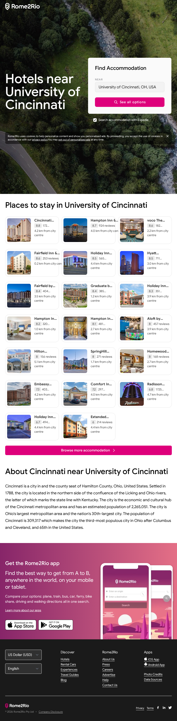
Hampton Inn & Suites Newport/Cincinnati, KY (108, 227)
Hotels (65, 659)
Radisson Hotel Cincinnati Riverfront (155, 390)
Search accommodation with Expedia (123, 120)
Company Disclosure (51, 711)
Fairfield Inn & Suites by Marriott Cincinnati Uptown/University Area (50, 262)
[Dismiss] (167, 136)
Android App (156, 665)
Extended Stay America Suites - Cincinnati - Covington (102, 425)
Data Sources (153, 679)
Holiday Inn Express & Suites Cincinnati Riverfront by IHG (102, 264)
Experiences (69, 669)
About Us (108, 659)
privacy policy (39, 139)
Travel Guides (70, 675)
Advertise (108, 675)
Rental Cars (68, 664)
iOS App (153, 659)
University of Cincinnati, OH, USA (127, 87)
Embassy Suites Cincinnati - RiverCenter (44, 390)
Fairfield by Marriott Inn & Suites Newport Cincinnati (44, 294)
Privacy (140, 708)
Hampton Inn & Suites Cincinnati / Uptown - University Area (45, 329)
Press (106, 664)
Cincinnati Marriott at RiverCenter (44, 224)
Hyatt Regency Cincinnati (155, 257)
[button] (129, 102)
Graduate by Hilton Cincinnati (101, 290)
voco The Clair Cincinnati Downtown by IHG (156, 229)
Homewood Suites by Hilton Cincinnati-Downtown (156, 360)
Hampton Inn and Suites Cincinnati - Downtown (102, 325)
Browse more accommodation (85, 450)
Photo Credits (153, 674)
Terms (150, 708)
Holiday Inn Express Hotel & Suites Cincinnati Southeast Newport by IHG (158, 299)
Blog (63, 680)
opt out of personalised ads (74, 139)
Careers (107, 669)
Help (105, 680)
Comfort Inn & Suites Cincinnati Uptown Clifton (101, 393)
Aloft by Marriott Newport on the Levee (157, 325)
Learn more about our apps (23, 610)
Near (99, 79)
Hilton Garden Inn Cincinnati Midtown (43, 358)
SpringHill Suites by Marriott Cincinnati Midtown (99, 360)
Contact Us (109, 685)
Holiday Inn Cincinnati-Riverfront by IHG (45, 423)
